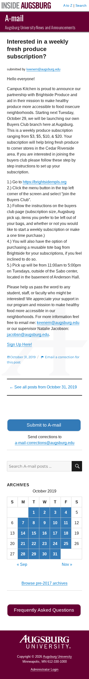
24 (55, 544)
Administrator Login (44, 669)
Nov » (67, 564)
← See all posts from (43, 387)
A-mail (14, 18)
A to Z (67, 5)
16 (44, 533)
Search (81, 5)
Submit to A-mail (44, 425)
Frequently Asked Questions (44, 610)
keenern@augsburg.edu (43, 69)
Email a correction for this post (43, 359)
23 (44, 544)
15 (34, 533)
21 (23, 544)
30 (44, 554)
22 (34, 544)
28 (23, 554)
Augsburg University (57, 656)
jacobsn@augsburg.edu (28, 334)
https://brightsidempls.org (45, 182)
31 (55, 554)
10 (55, 523)
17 (55, 533)
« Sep (22, 564)
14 (23, 533)
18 (66, 533)
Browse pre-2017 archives (44, 583)
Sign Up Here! (19, 344)
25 (66, 544)
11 (66, 523)
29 (34, 554)
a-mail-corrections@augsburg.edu (44, 443)
